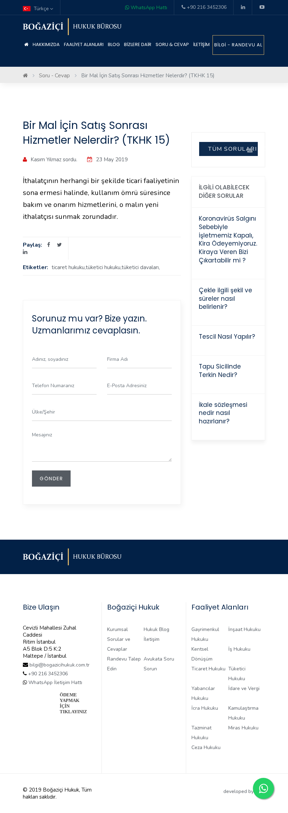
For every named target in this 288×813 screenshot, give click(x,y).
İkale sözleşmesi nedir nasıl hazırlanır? (223, 413)
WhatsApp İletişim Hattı (54, 682)
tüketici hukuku (103, 267)
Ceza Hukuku (206, 747)
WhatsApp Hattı (148, 7)
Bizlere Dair (137, 44)
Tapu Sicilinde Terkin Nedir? (220, 370)
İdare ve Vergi (244, 688)
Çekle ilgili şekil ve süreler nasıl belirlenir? (225, 298)
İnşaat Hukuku (244, 629)
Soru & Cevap (172, 44)
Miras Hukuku (243, 727)
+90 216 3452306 (206, 7)
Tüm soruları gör (233, 149)
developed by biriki (244, 791)
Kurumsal (117, 629)
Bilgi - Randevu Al (238, 44)
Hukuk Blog (156, 629)
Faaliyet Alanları (84, 44)
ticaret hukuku (68, 267)
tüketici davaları (140, 267)
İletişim (201, 44)
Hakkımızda (46, 44)
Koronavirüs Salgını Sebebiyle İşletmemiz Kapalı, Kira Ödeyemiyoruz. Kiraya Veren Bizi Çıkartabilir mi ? (228, 239)
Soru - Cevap (54, 75)
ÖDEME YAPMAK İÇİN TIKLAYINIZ (73, 703)
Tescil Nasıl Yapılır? (227, 336)
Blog (114, 44)
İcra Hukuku (204, 708)
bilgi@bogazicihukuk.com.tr (60, 665)
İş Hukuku (239, 649)
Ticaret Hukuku (208, 668)
